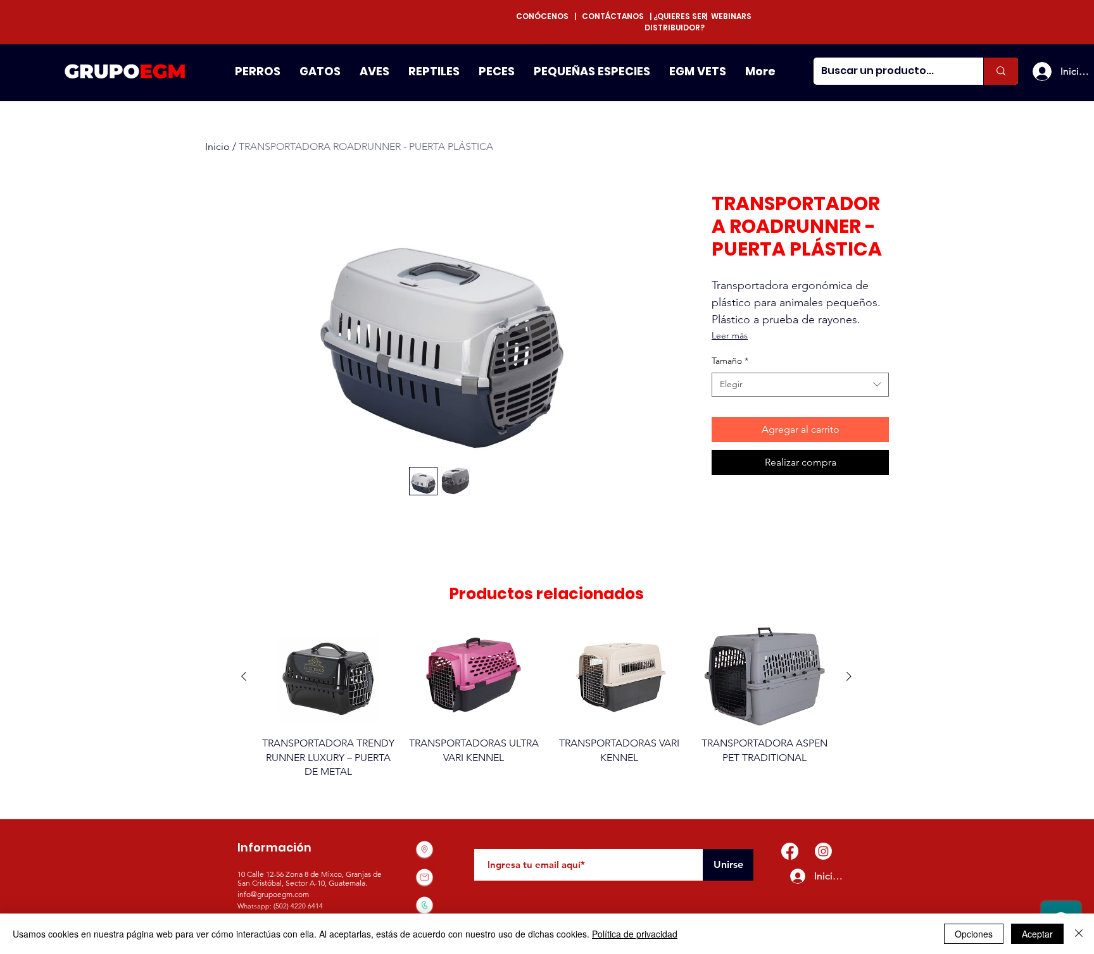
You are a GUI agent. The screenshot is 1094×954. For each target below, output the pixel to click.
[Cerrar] (1078, 934)
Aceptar (1037, 933)
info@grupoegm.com (273, 894)
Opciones (974, 933)
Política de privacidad (634, 933)
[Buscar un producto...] (1000, 71)
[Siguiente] (849, 676)
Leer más (730, 335)
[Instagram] (823, 851)
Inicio (217, 146)
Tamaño (730, 360)
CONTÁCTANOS (613, 16)
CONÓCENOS (545, 16)
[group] (546, 710)
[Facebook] (789, 851)
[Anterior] (243, 676)
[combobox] (800, 385)
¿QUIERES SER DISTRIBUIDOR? (675, 22)
